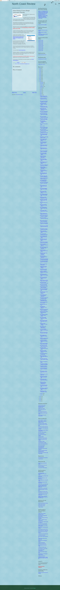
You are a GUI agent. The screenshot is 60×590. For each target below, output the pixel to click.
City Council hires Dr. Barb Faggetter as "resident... (44, 101)
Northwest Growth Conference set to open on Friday (43, 324)
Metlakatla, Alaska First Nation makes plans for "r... (43, 149)
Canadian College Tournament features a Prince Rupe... (43, 168)
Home (24, 92)
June (41, 90)
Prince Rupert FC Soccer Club (42, 548)
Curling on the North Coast (42, 547)
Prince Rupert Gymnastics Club (42, 529)
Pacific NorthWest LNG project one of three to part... (43, 186)
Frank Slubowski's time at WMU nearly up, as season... (43, 163)
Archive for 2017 (40, 49)
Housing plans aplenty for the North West (43, 354)
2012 (40, 399)
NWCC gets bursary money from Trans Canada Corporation (44, 248)
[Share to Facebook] (24, 62)
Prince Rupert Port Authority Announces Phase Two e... (44, 262)
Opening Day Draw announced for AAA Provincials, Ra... (43, 383)
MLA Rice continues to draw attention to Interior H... (44, 338)
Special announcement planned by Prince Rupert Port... (44, 275)
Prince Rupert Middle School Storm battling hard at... (43, 318)
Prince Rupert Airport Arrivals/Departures (41, 447)
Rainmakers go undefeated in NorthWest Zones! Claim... (44, 389)
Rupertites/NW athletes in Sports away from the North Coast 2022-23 (43, 558)
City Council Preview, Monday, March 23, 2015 (44, 132)
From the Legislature (41, 466)
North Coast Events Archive (42, 54)
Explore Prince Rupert (41, 408)
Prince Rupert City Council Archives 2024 (42, 415)
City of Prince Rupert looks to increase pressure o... (44, 112)
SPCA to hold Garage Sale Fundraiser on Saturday (44, 216)
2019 (40, 75)
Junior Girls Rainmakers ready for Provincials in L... (43, 369)
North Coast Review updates (42, 24)
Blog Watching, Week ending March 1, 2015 (43, 391)
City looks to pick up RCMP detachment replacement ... (44, 226)
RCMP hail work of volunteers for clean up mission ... (43, 171)
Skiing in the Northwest (41, 542)
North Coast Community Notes (42, 488)
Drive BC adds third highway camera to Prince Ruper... (43, 157)
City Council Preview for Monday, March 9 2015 (43, 285)
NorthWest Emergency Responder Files (41, 407)
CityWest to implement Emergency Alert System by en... (44, 272)
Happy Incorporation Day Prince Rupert (43, 264)
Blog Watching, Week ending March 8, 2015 (43, 300)
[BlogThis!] (22, 62)
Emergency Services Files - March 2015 (44, 374)
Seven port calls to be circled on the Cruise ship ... (44, 218)
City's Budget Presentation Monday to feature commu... (44, 315)
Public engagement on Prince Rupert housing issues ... (43, 336)
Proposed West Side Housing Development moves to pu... (43, 109)
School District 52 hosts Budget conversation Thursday (43, 267)
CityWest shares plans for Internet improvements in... (43, 146)
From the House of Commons (42, 465)
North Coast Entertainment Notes (43, 503)
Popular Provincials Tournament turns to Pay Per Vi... (44, 251)
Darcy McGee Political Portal (42, 467)
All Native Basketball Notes (42, 543)
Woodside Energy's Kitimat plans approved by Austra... (44, 312)
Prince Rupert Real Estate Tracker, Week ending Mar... (43, 135)
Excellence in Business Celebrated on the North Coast (43, 341)
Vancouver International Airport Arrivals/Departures (42, 451)
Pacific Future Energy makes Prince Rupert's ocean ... (43, 160)
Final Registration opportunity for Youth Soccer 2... (43, 307)
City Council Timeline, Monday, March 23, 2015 (44, 117)
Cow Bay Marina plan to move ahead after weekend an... (43, 295)
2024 (40, 68)
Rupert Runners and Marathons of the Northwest (42, 554)
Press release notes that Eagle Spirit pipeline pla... (44, 346)
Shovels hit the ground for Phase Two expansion (43, 151)
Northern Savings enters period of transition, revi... (44, 96)
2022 (40, 71)
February (41, 393)
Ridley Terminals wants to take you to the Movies (43, 221)
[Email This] (21, 62)
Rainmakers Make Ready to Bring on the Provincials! (43, 254)
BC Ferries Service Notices (42, 432)
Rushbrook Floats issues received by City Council (44, 106)
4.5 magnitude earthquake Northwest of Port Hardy (44, 364)
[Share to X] (23, 62)
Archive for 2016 (40, 50)
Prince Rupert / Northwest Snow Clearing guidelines (43, 34)
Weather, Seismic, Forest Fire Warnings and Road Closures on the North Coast (43, 497)
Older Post (34, 92)
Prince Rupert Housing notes (42, 411)
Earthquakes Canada (41, 441)
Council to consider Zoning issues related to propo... (44, 128)
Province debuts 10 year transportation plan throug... (43, 140)
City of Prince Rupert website (42, 423)
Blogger (34, 588)
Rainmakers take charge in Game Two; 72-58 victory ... (44, 224)
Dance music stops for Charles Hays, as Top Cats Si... (43, 205)
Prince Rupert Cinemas (41, 505)
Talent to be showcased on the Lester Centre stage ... (44, 333)
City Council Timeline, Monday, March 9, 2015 (43, 234)
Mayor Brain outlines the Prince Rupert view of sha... (43, 174)
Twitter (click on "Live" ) (41, 64)
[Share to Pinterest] (25, 62)
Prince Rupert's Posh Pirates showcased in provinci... (43, 192)
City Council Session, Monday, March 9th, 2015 (44, 283)
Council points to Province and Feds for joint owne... (44, 229)
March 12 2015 (17, 63)
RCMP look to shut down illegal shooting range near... (43, 377)
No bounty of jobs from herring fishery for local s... (43, 99)
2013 (40, 398)
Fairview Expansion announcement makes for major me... (44, 245)
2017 (40, 78)
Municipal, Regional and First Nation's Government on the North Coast (42, 486)
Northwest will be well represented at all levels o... (43, 380)
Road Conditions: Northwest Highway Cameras (42, 422)
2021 (40, 72)
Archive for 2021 (40, 44)
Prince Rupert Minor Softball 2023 (43, 530)
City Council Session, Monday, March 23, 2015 (44, 130)
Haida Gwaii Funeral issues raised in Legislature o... (44, 310)
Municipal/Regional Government (43, 457)
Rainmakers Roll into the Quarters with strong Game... (43, 240)
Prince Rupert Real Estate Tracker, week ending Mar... (43, 290)
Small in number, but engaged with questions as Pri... (43, 232)
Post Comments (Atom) (19, 94)
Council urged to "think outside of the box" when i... (44, 211)
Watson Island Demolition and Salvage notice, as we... (43, 321)
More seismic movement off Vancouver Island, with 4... (44, 183)
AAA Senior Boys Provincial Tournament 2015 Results (44, 259)
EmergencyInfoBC (41, 436)
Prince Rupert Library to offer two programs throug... (43, 143)
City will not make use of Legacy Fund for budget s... (43, 114)
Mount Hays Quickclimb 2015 (42, 523)
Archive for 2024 (40, 40)
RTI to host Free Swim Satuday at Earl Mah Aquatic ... (43, 154)
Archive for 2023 (40, 41)
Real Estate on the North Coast (42, 491)
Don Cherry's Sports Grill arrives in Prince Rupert (43, 119)
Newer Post (14, 92)
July (41, 89)
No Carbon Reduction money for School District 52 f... (44, 330)
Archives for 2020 (40, 45)
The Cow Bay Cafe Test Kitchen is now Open (43, 269)
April (41, 93)
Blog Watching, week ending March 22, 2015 (44, 137)
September (41, 86)
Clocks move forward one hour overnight (43, 302)
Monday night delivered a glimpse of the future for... (44, 214)
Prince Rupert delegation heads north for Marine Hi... (43, 189)
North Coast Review (23, 3)
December (41, 82)
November (41, 83)
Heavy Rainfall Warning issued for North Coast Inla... (43, 208)
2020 (40, 74)
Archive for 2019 (40, 46)
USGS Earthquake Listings (42, 442)
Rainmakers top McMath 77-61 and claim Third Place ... (43, 200)
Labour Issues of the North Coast (43, 484)
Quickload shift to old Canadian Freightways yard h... (43, 104)
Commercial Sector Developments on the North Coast (42, 474)
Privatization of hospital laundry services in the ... (44, 366)
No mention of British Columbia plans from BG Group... (44, 348)
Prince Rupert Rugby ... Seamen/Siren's (41, 550)
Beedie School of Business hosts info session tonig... (44, 242)
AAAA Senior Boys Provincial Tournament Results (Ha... (43, 257)
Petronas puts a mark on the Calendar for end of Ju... (43, 372)
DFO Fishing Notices (41, 433)
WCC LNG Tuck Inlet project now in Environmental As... (43, 327)
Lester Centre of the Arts (41, 504)
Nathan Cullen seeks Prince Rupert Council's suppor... (44, 280)
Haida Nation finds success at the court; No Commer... (44, 292)
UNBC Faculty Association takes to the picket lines (44, 343)
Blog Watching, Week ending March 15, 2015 (43, 197)
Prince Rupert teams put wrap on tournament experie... (43, 278)
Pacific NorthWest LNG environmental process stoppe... (43, 237)
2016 (40, 79)
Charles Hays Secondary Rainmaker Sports (42, 514)
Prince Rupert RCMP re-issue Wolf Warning (43, 180)
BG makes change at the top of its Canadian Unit (43, 176)
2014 (40, 396)
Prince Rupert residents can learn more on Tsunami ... (44, 165)
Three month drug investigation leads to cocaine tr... (43, 122)
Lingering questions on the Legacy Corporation (43, 287)
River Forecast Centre (41, 445)
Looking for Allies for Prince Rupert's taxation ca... (44, 178)
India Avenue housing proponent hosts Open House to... (43, 351)
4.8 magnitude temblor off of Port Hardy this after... (44, 298)
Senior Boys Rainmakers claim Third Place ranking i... (44, 359)
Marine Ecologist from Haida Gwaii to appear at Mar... (44, 356)
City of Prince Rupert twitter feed (43, 426)
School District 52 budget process (24, 63)
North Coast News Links (41, 405)
